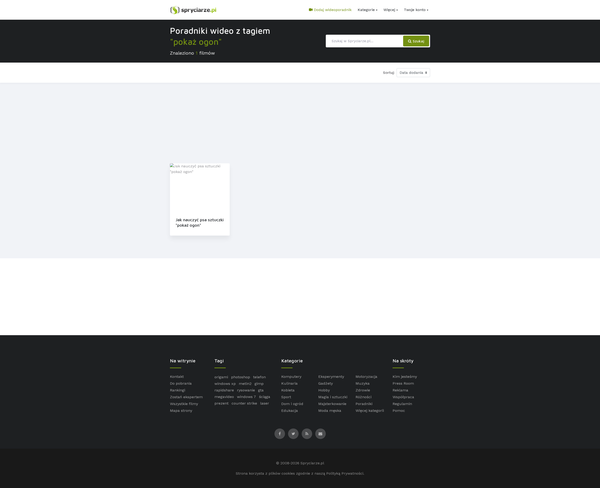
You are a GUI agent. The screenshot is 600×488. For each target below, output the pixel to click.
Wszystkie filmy (184, 404)
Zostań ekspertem (186, 397)
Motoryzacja (366, 376)
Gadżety (325, 383)
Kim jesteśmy (405, 376)
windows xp (225, 383)
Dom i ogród (292, 404)
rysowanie (246, 390)
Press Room (403, 383)
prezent (221, 403)
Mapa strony (181, 410)
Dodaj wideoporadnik (332, 10)
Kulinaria (289, 383)
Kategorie (366, 10)
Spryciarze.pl (312, 463)
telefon (259, 377)
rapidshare (224, 390)
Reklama (400, 390)
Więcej (389, 10)
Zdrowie (363, 390)
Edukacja (289, 410)
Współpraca (403, 397)
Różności (363, 397)
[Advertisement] (300, 122)
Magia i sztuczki (332, 397)
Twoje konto (415, 10)
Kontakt (177, 376)
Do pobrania (181, 383)
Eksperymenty (331, 376)
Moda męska (329, 410)
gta (261, 390)
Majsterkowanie (332, 404)
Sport (286, 397)
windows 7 (246, 396)
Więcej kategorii (370, 410)
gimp (259, 383)
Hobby (324, 390)
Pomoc (399, 410)
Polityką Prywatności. (345, 473)
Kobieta (288, 390)
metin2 (245, 383)
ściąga (264, 396)
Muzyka (363, 383)
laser (264, 403)
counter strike (244, 403)
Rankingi (177, 390)
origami (221, 377)
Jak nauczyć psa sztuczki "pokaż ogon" (200, 222)
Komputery (291, 376)
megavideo (224, 396)
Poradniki (364, 404)
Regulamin (402, 404)
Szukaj (418, 41)
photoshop (240, 377)
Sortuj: (389, 72)
